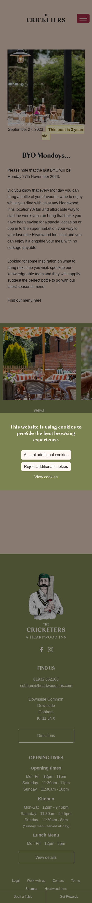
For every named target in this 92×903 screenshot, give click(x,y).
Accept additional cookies (46, 455)
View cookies (46, 477)
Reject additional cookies (46, 466)
